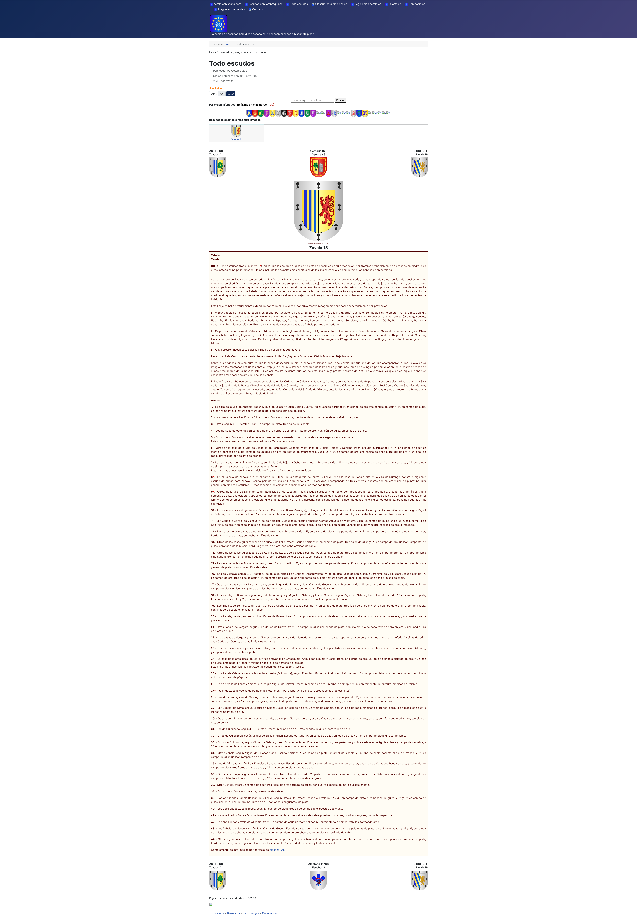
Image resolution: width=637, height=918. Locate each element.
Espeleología (251, 913)
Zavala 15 (236, 139)
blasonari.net (278, 849)
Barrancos (233, 913)
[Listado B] (255, 113)
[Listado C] (261, 113)
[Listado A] (249, 113)
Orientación (269, 913)
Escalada (218, 913)
